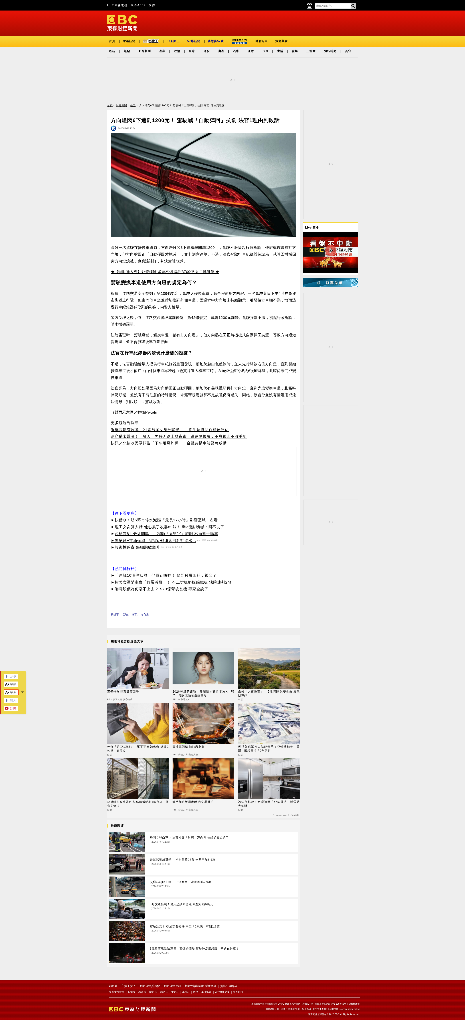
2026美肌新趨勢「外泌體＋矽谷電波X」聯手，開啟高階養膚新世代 (203, 693)
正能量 (311, 51)
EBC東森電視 (117, 5)
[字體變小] (11, 693)
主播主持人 (128, 986)
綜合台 (142, 992)
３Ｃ (265, 51)
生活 (280, 51)
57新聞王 (173, 41)
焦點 (127, 51)
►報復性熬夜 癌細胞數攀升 (135, 547)
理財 (251, 51)
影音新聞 (144, 51)
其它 (348, 51)
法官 (134, 614)
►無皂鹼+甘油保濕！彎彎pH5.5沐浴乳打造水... (153, 540)
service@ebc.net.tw (350, 1009)
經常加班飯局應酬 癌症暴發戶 (193, 801)
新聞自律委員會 (150, 986)
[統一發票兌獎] (330, 286)
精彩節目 (261, 41)
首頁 (112, 41)
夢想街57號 (216, 41)
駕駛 (125, 614)
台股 (206, 51)
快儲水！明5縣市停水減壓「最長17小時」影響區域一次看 (166, 520)
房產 (221, 51)
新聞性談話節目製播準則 (201, 986)
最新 (112, 51)
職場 (295, 51)
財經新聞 (129, 41)
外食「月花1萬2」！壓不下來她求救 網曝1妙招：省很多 (138, 748)
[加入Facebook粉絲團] (11, 701)
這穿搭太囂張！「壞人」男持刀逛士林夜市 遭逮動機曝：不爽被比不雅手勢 (179, 436)
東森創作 (238, 992)
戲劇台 (153, 992)
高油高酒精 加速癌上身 (188, 746)
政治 (177, 51)
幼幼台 (164, 992)
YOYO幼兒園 (222, 992)
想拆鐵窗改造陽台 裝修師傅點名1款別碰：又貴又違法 (138, 803)
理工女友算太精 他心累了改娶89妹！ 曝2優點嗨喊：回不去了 (169, 527)
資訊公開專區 (229, 986)
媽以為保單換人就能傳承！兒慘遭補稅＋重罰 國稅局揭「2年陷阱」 (269, 748)
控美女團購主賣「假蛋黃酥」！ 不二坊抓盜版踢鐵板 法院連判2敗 (173, 582)
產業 (162, 51)
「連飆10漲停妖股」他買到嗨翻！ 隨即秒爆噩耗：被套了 (166, 575)
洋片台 (186, 992)
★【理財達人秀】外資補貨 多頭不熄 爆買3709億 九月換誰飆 (162, 272)
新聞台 (131, 992)
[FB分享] (11, 677)
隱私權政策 (354, 1004)
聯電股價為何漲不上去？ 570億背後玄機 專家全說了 (161, 589)
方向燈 (145, 614)
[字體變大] (11, 685)
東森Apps (138, 5)
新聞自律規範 (172, 986)
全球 (192, 51)
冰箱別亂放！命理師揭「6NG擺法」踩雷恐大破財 (269, 803)
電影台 (175, 992)
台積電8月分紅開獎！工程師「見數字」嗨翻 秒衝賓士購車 (166, 533)
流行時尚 (330, 51)
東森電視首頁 (116, 992)
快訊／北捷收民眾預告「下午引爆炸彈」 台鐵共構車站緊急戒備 (169, 443)
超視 (195, 992)
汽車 (236, 51)
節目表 (113, 986)
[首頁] (122, 22)
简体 (152, 5)
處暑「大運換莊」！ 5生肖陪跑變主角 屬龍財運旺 (269, 693)
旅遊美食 (281, 41)
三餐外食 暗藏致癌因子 (123, 691)
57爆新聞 (193, 41)
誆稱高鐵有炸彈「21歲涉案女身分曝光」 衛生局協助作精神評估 (170, 430)
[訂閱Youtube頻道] (11, 709)
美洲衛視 (206, 992)
